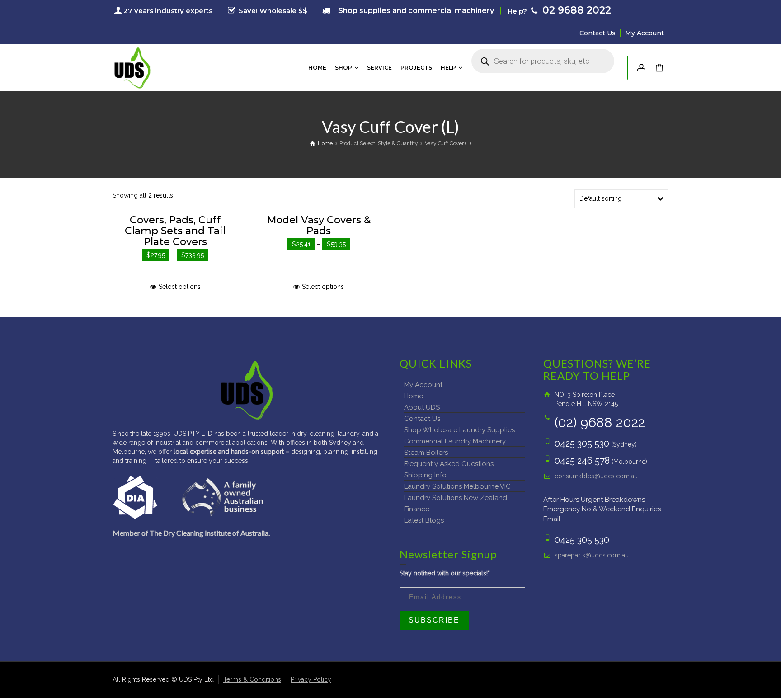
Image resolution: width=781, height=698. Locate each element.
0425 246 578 (582, 460)
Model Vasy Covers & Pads (319, 225)
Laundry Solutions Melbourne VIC (457, 486)
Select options (180, 286)
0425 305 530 (582, 443)
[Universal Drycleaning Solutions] (132, 67)
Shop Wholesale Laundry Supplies (459, 430)
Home (413, 396)
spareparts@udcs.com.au (592, 555)
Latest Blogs (424, 520)
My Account (644, 33)
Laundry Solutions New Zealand (455, 498)
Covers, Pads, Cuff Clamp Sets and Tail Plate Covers (175, 231)
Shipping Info (425, 475)
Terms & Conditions (252, 679)
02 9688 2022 (575, 10)
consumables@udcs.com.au (596, 476)
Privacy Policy (311, 679)
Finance (416, 509)
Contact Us (597, 33)
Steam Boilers (426, 452)
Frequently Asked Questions (449, 464)
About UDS (422, 407)
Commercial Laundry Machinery (455, 441)
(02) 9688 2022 (600, 422)
